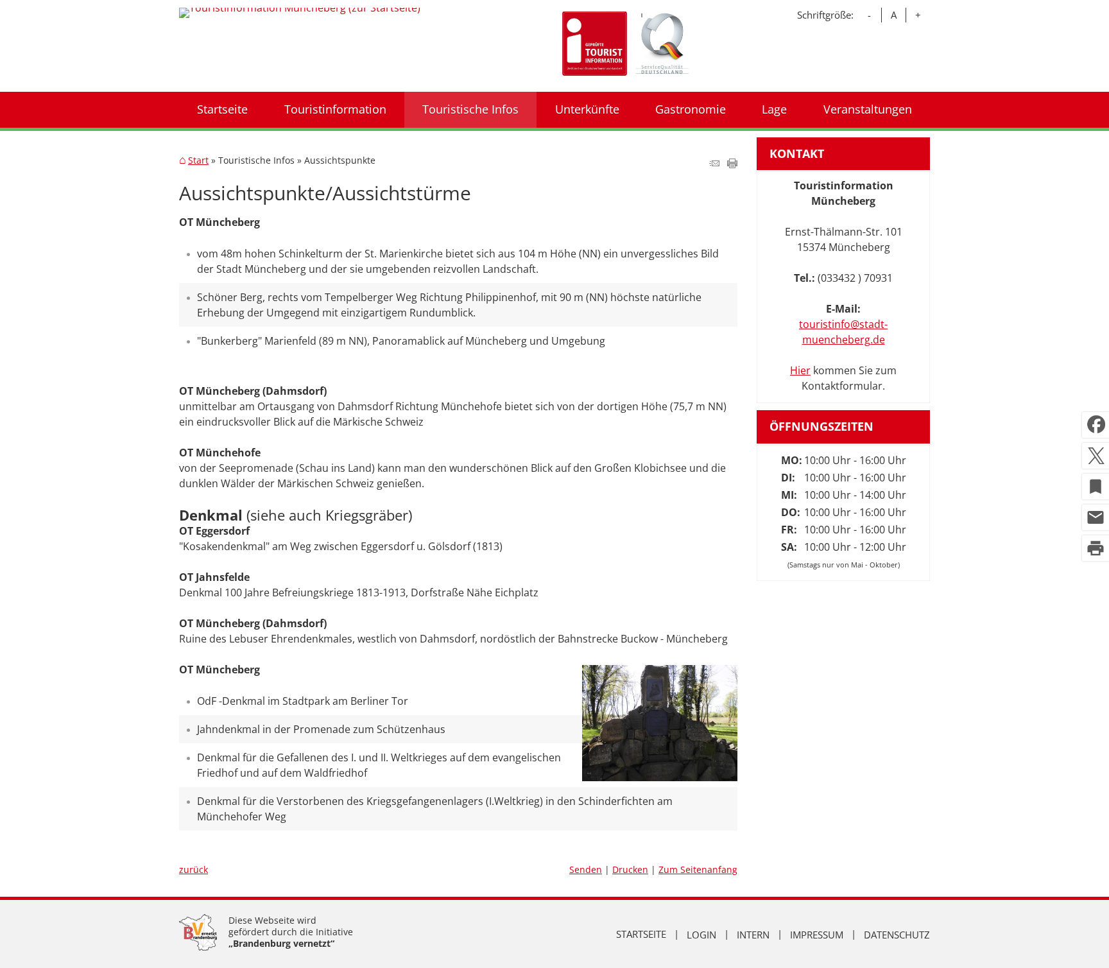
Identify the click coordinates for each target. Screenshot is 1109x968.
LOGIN (701, 934)
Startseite (222, 109)
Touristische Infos (470, 109)
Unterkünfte (587, 109)
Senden (585, 869)
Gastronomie (690, 109)
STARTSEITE (641, 934)
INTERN (753, 934)
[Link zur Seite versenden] (714, 164)
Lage (774, 109)
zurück (193, 869)
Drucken (630, 869)
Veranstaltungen (867, 109)
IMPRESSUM (816, 934)
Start (198, 160)
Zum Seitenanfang (697, 869)
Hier (800, 370)
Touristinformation (335, 109)
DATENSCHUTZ (897, 934)
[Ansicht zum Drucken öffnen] (732, 164)
